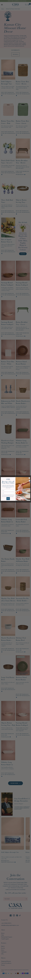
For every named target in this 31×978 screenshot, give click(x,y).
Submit (8, 498)
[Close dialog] (29, 478)
